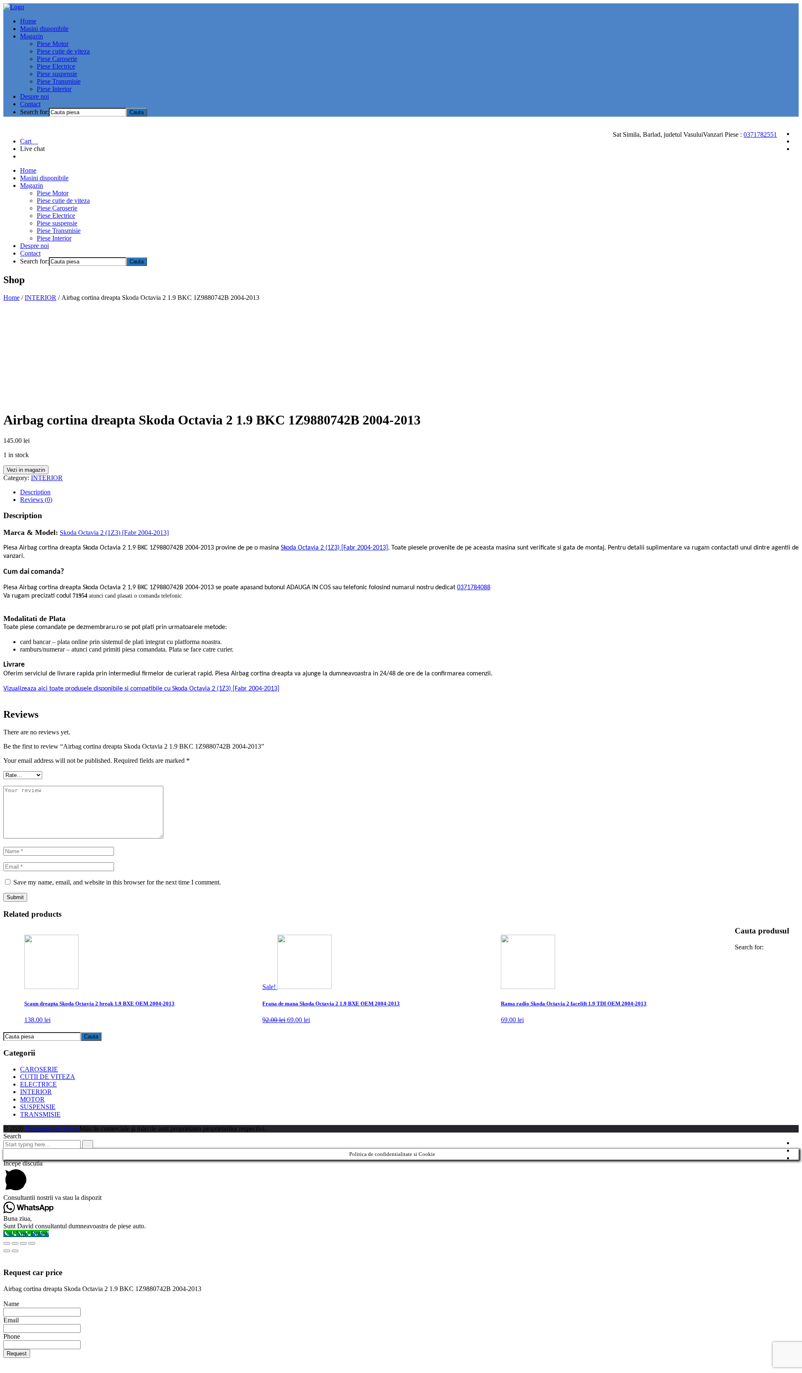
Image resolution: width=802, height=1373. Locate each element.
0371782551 (760, 134)
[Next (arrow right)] (15, 1251)
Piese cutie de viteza (63, 51)
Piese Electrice (56, 66)
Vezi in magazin (26, 470)
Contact (30, 103)
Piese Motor (53, 43)
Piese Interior (54, 88)
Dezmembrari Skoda (52, 1128)
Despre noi (34, 96)
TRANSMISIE (40, 1114)
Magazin (31, 36)
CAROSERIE (39, 1069)
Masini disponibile (44, 28)
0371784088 (473, 587)
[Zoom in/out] (31, 1243)
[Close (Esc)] (6, 1243)
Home (28, 21)
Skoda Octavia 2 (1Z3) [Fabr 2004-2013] (114, 532)
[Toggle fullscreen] (23, 1243)
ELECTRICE (38, 1084)
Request (17, 1353)
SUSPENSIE (38, 1106)
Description (35, 492)
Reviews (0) (36, 499)
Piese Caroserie (57, 58)
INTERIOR (40, 297)
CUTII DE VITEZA (47, 1076)
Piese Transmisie (59, 81)
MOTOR (32, 1099)
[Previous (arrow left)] (6, 1251)
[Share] (15, 1243)
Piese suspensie (57, 73)
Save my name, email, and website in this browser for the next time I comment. (117, 882)
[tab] (409, 492)
